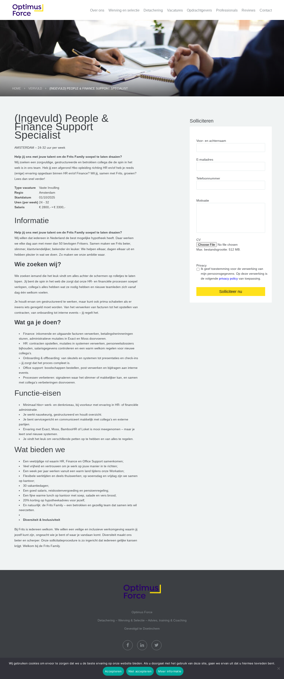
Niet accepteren (140, 671)
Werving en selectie (124, 10)
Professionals (227, 10)
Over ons (97, 10)
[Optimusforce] (34, 7)
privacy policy (228, 278)
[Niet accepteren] (278, 668)
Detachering (153, 10)
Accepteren (113, 671)
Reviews (248, 10)
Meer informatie (169, 671)
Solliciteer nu (230, 291)
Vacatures (175, 10)
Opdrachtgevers (199, 10)
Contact (266, 10)
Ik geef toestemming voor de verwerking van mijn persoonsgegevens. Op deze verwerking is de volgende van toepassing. (234, 273)
